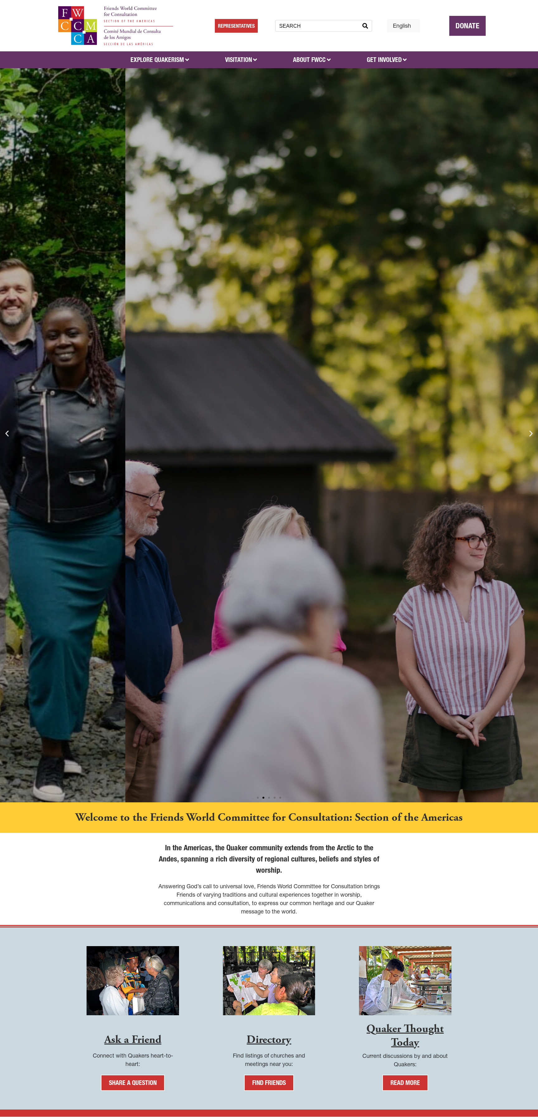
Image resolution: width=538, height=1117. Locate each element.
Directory (269, 1039)
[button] (258, 798)
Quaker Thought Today (405, 1035)
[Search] (365, 25)
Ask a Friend (132, 1039)
